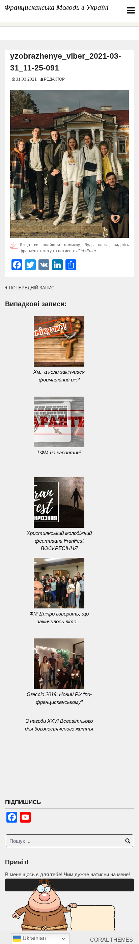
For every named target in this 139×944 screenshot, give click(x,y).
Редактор (54, 79)
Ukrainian (33, 938)
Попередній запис (31, 287)
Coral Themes (111, 940)
